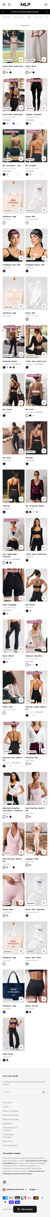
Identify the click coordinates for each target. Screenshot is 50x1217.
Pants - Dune (8, 1054)
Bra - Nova (7, 458)
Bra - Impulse (31, 166)
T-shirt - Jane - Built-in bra (36, 361)
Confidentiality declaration (8, 1135)
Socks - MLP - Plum (33, 958)
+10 (18, 614)
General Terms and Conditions (10, 1129)
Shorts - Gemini (32, 1006)
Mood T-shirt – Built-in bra (13, 66)
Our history (7, 1102)
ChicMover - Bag (9, 217)
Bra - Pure (30, 409)
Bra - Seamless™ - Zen (12, 166)
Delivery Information (11, 1119)
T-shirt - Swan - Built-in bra (36, 554)
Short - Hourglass (9, 605)
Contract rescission (10, 1145)
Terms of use (7, 1141)
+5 (41, 123)
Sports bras (38, 17)
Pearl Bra (29, 458)
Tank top (6, 506)
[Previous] (3, 11)
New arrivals (19, 17)
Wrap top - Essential (34, 656)
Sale (28, 17)
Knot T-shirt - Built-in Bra (13, 114)
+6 (18, 123)
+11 (18, 174)
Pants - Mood (31, 66)
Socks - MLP (30, 217)
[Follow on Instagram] (4, 1182)
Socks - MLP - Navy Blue (35, 909)
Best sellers (7, 17)
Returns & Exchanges (11, 1115)
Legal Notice (7, 1123)
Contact (6, 1107)
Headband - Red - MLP (11, 265)
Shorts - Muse (8, 909)
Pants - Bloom (8, 656)
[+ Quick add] (21, 59)
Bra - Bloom (30, 605)
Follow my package (10, 1111)
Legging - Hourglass (33, 114)
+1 (41, 512)
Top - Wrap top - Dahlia (35, 506)
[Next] (46, 11)
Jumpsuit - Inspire (10, 361)
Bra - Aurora (7, 409)
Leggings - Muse (32, 859)
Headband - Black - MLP (35, 265)
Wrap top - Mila (32, 758)
